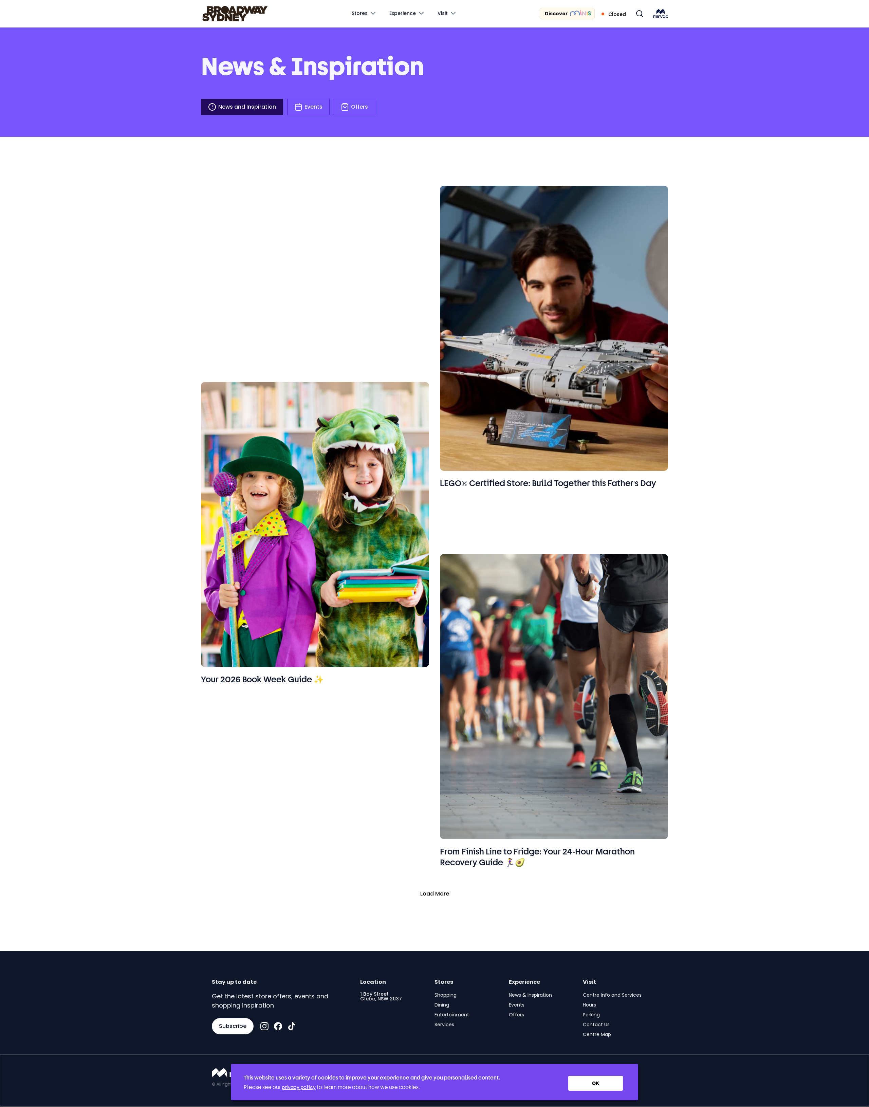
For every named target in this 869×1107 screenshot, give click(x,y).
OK (595, 1083)
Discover (556, 14)
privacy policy (299, 1087)
